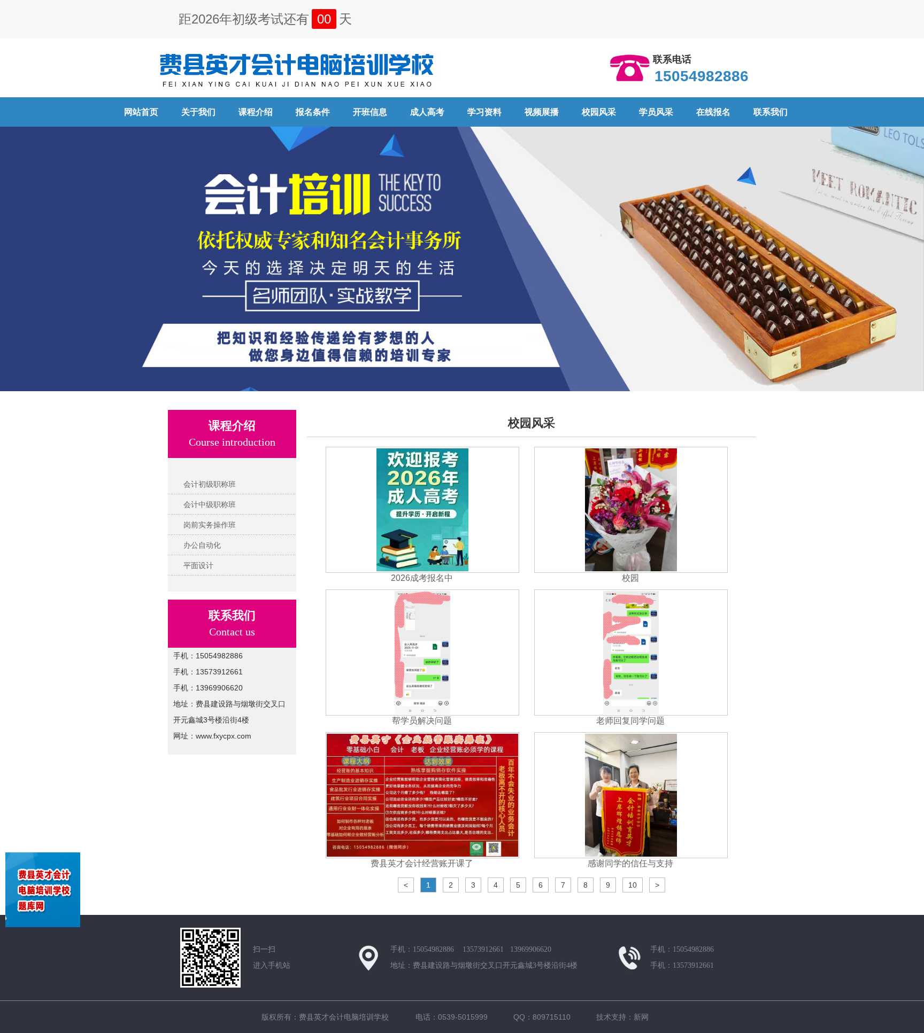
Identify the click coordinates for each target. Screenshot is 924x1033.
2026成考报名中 (422, 577)
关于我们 (198, 111)
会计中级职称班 (209, 504)
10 (632, 885)
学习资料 (484, 111)
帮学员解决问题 (422, 720)
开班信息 (370, 111)
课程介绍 (255, 111)
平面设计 (198, 565)
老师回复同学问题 (630, 720)
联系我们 (770, 111)
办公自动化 (202, 545)
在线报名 (713, 111)
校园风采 (599, 111)
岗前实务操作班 (209, 525)
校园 (630, 577)
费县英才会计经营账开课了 (422, 863)
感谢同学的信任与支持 (630, 863)
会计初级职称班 (209, 484)
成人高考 (427, 111)
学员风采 (656, 111)
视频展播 (542, 111)
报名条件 (313, 111)
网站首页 (141, 111)
